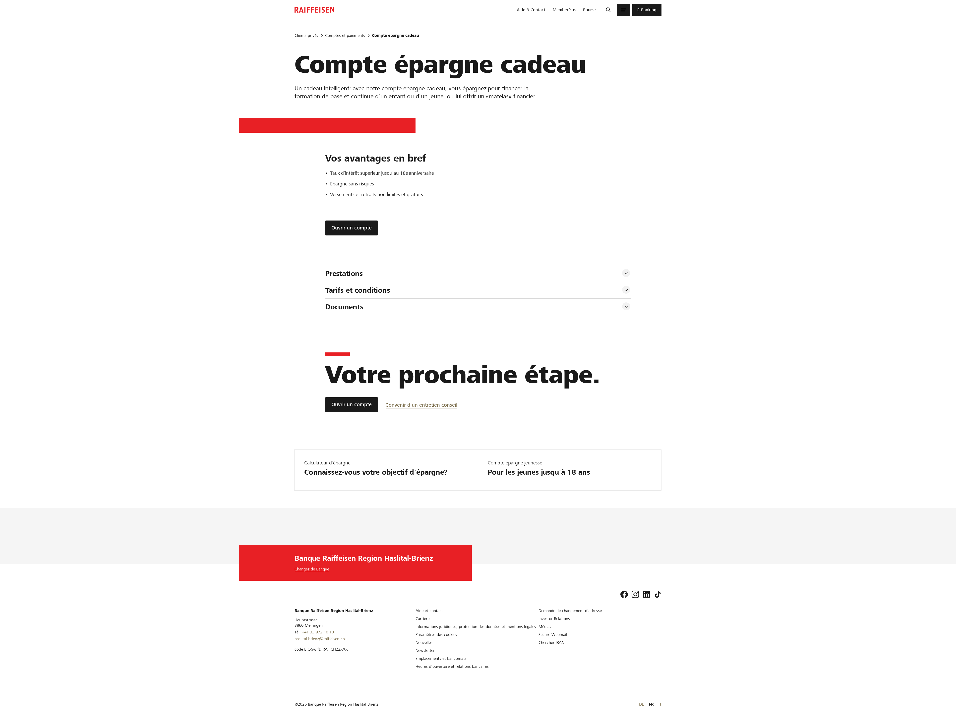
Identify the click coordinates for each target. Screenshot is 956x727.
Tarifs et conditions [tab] (357, 290)
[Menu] (623, 10)
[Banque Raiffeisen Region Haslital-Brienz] (314, 9)
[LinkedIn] (646, 594)
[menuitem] (531, 10)
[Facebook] (624, 594)
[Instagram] (635, 594)
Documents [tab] (344, 307)
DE (641, 704)
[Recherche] (608, 10)
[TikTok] (657, 594)
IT (659, 704)
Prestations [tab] (344, 273)
